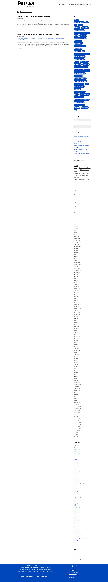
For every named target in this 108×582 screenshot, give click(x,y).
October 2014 (77, 312)
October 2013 (77, 334)
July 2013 (76, 338)
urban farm (77, 107)
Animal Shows (77, 451)
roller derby (76, 526)
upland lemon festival (79, 105)
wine (75, 110)
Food (83, 51)
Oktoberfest (77, 89)
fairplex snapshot (78, 43)
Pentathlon (76, 518)
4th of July (76, 447)
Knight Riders (77, 504)
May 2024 (76, 198)
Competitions (77, 463)
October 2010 (77, 388)
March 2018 (76, 234)
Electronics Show (78, 471)
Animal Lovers (77, 449)
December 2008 (77, 422)
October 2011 (77, 368)
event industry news (79, 30)
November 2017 (77, 242)
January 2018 (77, 238)
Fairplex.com (73, 569)
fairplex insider (77, 40)
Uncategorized (77, 540)
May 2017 (76, 254)
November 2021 (77, 222)
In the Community (73, 574)
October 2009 (77, 410)
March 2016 (76, 282)
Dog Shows (76, 469)
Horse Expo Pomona (79, 59)
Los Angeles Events (42, 20)
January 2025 (77, 196)
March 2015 (76, 302)
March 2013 (76, 346)
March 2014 (76, 324)
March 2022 (76, 214)
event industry (85, 27)
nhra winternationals (79, 86)
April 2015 (76, 300)
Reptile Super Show (78, 97)
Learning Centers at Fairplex (81, 67)
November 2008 (77, 424)
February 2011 (77, 380)
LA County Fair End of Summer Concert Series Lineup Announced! (81, 175)
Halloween (76, 494)
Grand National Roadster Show (81, 54)
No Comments (50, 20)
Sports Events (62, 38)
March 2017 (76, 258)
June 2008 (76, 434)
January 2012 (77, 366)
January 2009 (77, 420)
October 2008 (77, 426)
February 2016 (77, 284)
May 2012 (76, 360)
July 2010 (76, 392)
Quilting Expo (77, 520)
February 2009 (77, 418)
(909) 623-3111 (47, 576)
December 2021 (77, 220)
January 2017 (77, 262)
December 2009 (77, 406)
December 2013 (77, 330)
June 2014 (76, 318)
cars (75, 25)
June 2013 (76, 340)
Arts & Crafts (77, 453)
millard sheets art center (80, 78)
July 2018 (76, 228)
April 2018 (76, 232)
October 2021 (77, 224)
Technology (76, 536)
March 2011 (76, 378)
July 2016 (76, 274)
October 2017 (77, 244)
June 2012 (76, 358)
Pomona (76, 94)
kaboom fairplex (84, 62)
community (77, 27)
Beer (75, 457)
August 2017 (77, 248)
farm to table (77, 51)
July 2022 (76, 208)
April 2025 (76, 194)
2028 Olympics (77, 445)
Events (23, 20)
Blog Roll (64, 4)
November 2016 (77, 266)
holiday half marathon (79, 56)
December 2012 (77, 352)
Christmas (80, 25)
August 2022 (77, 206)
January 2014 (77, 328)
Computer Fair (77, 465)
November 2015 (77, 290)
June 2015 (76, 296)
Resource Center (74, 4)
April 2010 (76, 398)
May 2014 (76, 320)
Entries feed (76, 555)
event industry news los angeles (82, 33)
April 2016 (76, 280)
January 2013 (77, 350)
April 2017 (76, 256)
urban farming (84, 107)
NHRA (86, 84)
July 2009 (76, 414)
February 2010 (77, 402)
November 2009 (77, 408)
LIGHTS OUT (77, 508)
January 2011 (77, 382)
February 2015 (77, 304)
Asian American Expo (79, 22)
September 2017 (77, 246)
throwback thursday (79, 102)
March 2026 (76, 192)
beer (87, 22)
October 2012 (77, 356)
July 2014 (76, 316)
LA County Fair (77, 64)
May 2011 (76, 374)
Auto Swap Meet (77, 455)
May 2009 (76, 416)
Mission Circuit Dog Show (80, 81)
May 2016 (76, 278)
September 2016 (77, 270)
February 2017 (77, 260)
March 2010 (76, 400)
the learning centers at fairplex (81, 99)
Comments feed (77, 557)
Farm (75, 486)
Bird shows (76, 459)
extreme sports (28, 20)
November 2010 (77, 386)
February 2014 (77, 326)
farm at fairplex (78, 48)
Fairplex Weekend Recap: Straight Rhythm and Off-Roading (38, 34)
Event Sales (76, 473)
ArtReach (76, 19)
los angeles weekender (79, 73)
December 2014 (77, 308)
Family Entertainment (38, 38)
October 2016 (77, 268)
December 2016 (77, 264)
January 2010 (77, 404)
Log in (75, 553)
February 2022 (77, 216)
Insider (20, 29)
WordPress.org (77, 559)
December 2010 (77, 384)
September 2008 (77, 428)
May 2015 (76, 298)
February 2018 (77, 236)
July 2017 (76, 250)
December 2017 (77, 240)
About (58, 4)
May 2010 (76, 396)
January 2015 (77, 306)
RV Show (76, 528)
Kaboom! (76, 62)
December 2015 (77, 288)
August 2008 (77, 430)
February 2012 (77, 364)
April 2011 (76, 376)
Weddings (76, 542)
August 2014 (77, 314)
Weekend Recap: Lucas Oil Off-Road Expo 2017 (34, 16)
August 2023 (77, 202)
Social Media (77, 530)
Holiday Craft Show (78, 498)
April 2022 (76, 212)
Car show (19, 20)
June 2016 (76, 276)
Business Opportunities (72, 572)
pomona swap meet (85, 94)
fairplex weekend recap (79, 46)
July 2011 (76, 370)
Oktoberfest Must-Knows (84, 167)
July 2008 (76, 432)
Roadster (76, 524)
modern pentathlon (79, 84)
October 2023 (77, 200)
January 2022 (77, 218)
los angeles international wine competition (81, 70)
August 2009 (77, 412)
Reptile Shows (77, 522)
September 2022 (77, 204)
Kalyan (75, 167)
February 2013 (77, 348)
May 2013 (76, 342)
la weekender (86, 64)
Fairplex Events (35, 20)
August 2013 (77, 336)
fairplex (76, 35)
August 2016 (77, 272)
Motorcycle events (55, 38)
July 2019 (76, 226)
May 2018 (76, 230)
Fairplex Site (84, 4)
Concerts (76, 467)
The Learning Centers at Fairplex (81, 538)
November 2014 (77, 310)
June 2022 (76, 210)
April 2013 (76, 344)
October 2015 (77, 292)
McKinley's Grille (78, 76)
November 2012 (77, 354)
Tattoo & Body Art (78, 534)
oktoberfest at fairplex (79, 91)
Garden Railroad (77, 492)
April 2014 (76, 322)
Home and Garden (78, 500)
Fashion (75, 488)
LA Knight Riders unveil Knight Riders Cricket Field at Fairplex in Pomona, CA (81, 145)
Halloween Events (78, 496)
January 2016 (77, 286)
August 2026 (77, 190)
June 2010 (76, 394)
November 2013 (77, 332)
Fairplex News (77, 481)
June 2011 (76, 372)
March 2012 (76, 362)
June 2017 (76, 252)
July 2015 (76, 294)
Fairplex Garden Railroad (80, 38)
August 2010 (77, 390)
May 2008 (76, 436)
